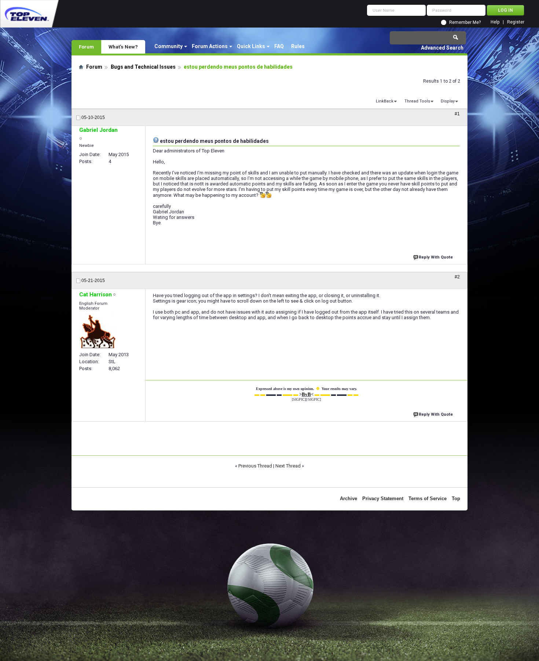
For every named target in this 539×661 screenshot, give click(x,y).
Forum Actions (210, 46)
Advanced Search (442, 48)
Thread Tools (417, 101)
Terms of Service (427, 498)
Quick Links (251, 46)
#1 (457, 113)
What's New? (123, 47)
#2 (457, 276)
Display (448, 101)
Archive (348, 498)
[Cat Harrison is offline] (97, 330)
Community (168, 46)
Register (515, 22)
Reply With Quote (436, 257)
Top (456, 498)
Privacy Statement (382, 498)
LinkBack (384, 101)
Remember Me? (465, 22)
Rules (298, 46)
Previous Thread (255, 466)
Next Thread (288, 466)
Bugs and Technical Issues (143, 67)
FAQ (279, 46)
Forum (86, 47)
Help (495, 22)
